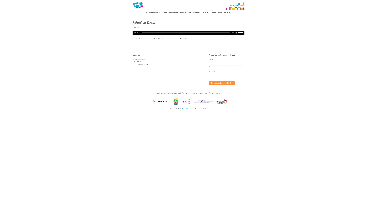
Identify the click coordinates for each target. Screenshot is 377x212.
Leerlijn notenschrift (191, 93)
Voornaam (211, 67)
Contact (218, 93)
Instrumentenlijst (172, 93)
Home (158, 93)
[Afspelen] (135, 33)
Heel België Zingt (210, 93)
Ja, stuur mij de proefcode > (222, 83)
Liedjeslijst (181, 93)
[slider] (240, 32)
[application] (188, 33)
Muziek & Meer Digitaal (135, 2)
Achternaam (230, 67)
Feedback (200, 93)
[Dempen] (236, 33)
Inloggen (163, 93)
